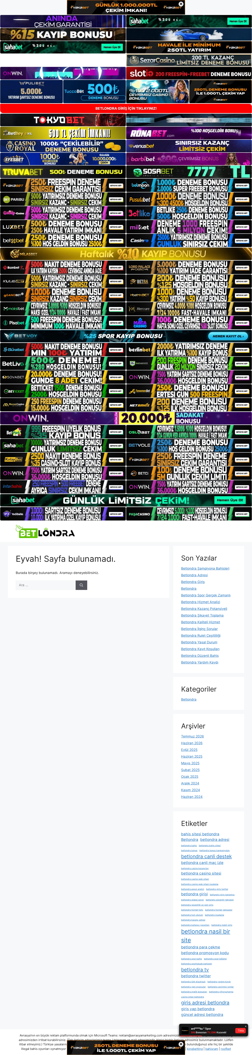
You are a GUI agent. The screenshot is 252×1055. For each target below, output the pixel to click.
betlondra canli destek (206, 856)
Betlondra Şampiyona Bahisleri (205, 568)
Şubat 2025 (190, 770)
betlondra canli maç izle (202, 862)
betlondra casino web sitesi (195, 879)
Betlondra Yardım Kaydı (199, 662)
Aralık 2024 (190, 783)
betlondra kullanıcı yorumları (195, 925)
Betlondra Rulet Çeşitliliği (200, 635)
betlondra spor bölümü (215, 959)
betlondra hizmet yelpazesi (218, 910)
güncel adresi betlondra (202, 1014)
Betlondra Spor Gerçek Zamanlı (206, 595)
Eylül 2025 (189, 750)
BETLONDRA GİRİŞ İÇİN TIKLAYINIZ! (126, 108)
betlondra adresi (214, 839)
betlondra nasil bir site (205, 936)
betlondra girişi (194, 894)
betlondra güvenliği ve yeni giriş (197, 905)
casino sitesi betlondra (192, 997)
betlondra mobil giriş (221, 925)
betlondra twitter (196, 976)
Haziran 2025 (191, 756)
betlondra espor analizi (192, 889)
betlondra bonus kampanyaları (214, 850)
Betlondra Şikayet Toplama (202, 615)
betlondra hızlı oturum (192, 915)
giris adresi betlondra (205, 1002)
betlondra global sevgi (192, 900)
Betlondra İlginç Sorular (199, 629)
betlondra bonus (189, 850)
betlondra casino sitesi (201, 873)
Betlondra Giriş (193, 582)
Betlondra (188, 589)
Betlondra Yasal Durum (199, 642)
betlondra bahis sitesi (210, 845)
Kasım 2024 (190, 790)
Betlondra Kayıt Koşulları (200, 649)
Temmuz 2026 (192, 736)
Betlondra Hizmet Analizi (200, 602)
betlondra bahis (189, 845)
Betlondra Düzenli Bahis (200, 656)
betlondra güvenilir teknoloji (220, 900)
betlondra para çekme (200, 947)
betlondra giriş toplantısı (222, 894)
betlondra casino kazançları (195, 868)
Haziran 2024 (192, 797)
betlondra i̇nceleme (214, 915)
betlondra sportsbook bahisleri (196, 963)
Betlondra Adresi (194, 575)
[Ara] (81, 585)
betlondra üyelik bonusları (194, 991)
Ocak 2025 (189, 777)
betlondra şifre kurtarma (221, 991)
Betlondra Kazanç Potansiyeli (204, 609)
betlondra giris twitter (217, 889)
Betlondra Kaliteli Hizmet (200, 622)
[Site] (63, 185)
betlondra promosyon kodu (205, 953)
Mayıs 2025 (190, 763)
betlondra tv (195, 970)
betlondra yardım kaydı (219, 981)
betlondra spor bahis (191, 959)
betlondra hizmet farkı (192, 910)
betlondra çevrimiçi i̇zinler (221, 987)
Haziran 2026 (192, 743)
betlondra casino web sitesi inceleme (199, 884)
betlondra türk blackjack (193, 981)
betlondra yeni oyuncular (193, 987)
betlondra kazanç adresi (193, 920)
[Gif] (126, 254)
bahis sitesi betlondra (200, 834)
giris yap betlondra (198, 1009)
